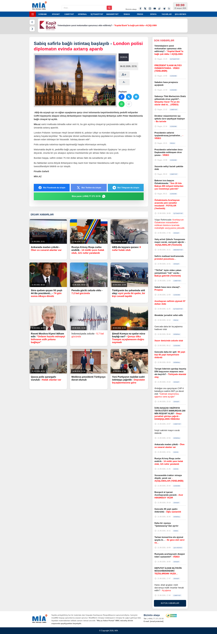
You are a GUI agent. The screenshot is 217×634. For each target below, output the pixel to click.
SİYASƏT (56, 14)
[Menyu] (32, 14)
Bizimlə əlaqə (131, 9)
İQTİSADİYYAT (97, 14)
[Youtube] (155, 8)
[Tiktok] (159, 8)
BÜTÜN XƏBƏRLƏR (170, 603)
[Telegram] (164, 8)
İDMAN (127, 14)
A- (124, 82)
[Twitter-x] (145, 8)
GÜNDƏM (42, 14)
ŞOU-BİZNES (180, 14)
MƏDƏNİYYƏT (112, 14)
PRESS (140, 14)
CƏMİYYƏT (69, 14)
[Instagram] (150, 8)
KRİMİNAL (82, 14)
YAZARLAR (167, 14)
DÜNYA (153, 14)
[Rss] (169, 8)
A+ (124, 75)
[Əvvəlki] (32, 22)
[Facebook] (140, 8)
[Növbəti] (32, 29)
